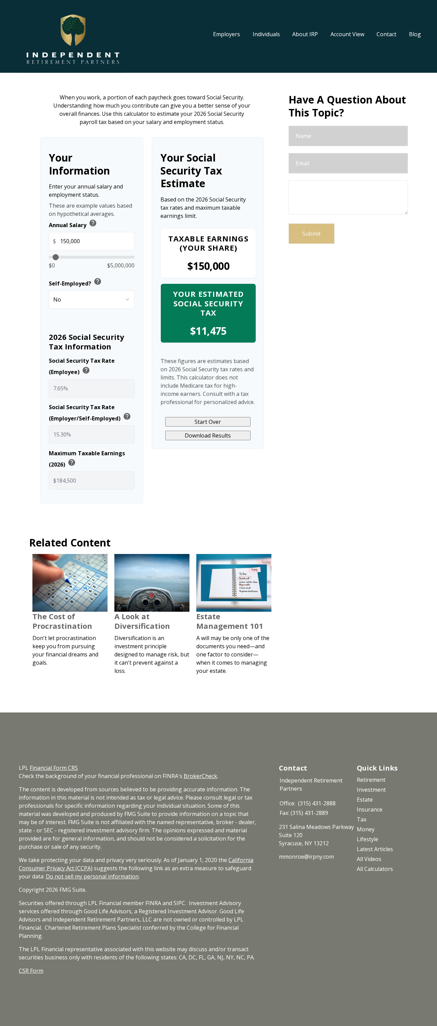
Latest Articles (375, 849)
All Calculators (375, 869)
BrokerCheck (200, 776)
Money (366, 829)
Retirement (371, 780)
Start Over (208, 422)
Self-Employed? (75, 282)
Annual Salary (73, 224)
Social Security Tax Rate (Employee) (82, 366)
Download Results (208, 435)
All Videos (369, 859)
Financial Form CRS (54, 768)
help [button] (93, 223)
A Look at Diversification (142, 621)
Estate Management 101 (229, 621)
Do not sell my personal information (92, 876)
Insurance (369, 809)
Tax (361, 819)
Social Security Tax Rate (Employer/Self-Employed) (90, 412)
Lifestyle (367, 839)
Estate (365, 799)
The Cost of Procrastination (62, 621)
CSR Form (31, 970)
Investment (371, 789)
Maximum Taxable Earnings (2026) (87, 459)
